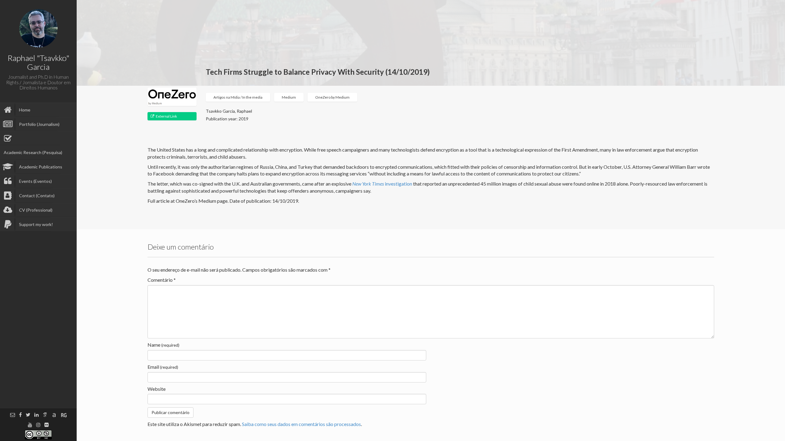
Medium (289, 97)
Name (163, 345)
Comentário (161, 280)
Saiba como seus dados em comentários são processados (301, 424)
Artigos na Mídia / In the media (237, 97)
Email (162, 367)
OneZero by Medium (332, 97)
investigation (382, 184)
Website (156, 389)
